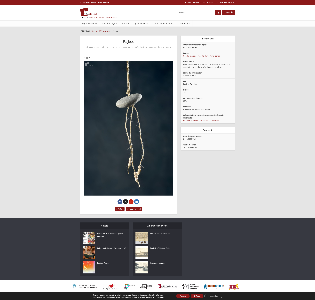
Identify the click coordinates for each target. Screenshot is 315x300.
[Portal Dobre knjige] (214, 286)
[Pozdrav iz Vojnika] (141, 267)
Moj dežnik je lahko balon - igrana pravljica (110, 235)
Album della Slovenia (162, 23)
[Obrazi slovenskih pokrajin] (190, 287)
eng (208, 2)
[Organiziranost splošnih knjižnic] (111, 287)
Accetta (183, 296)
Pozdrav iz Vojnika (157, 263)
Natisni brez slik (134, 209)
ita (212, 2)
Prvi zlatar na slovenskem (160, 233)
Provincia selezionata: (94, 2)
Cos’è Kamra (184, 23)
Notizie (125, 23)
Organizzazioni (140, 23)
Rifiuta (197, 296)
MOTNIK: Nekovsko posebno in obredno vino (201, 120)
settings (160, 297)
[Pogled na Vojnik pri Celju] (141, 252)
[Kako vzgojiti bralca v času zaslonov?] (89, 252)
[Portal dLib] (146, 287)
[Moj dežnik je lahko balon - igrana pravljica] (89, 238)
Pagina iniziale (89, 23)
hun (216, 2)
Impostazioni (213, 296)
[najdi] (218, 12)
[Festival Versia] (89, 267)
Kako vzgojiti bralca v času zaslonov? (111, 248)
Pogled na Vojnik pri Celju (160, 248)
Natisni (121, 209)
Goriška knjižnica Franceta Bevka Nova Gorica (152, 47)
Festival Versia (103, 263)
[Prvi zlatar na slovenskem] (141, 238)
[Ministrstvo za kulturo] (85, 286)
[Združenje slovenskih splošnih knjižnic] (167, 286)
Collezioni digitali (109, 23)
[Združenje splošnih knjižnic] (234, 287)
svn (204, 2)
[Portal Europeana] (129, 287)
